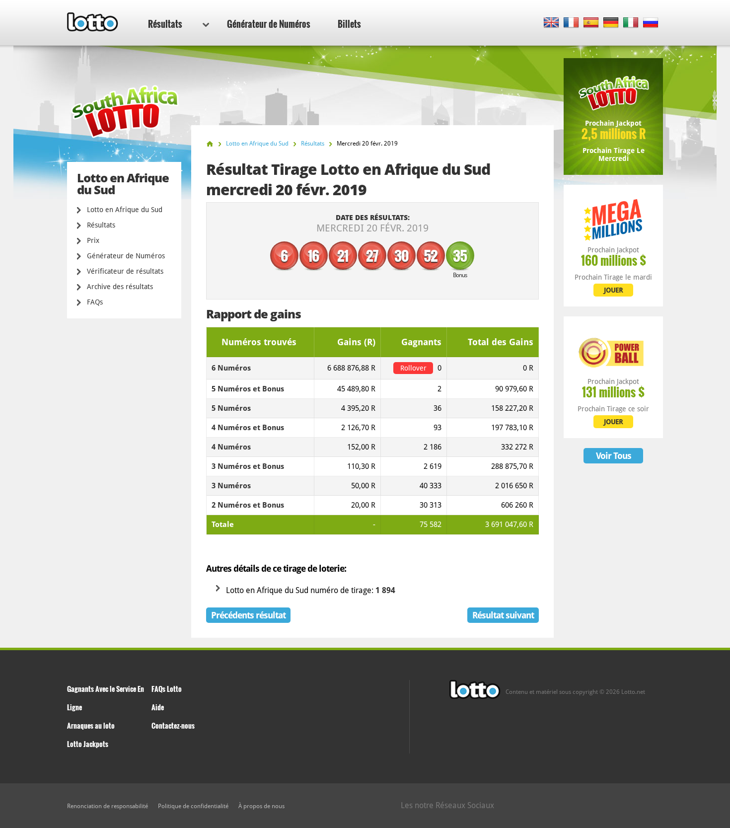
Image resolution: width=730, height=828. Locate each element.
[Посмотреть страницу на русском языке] (650, 23)
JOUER (613, 290)
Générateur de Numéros (268, 23)
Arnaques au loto (91, 725)
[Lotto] (210, 144)
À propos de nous (261, 806)
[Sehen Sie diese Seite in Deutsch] (611, 23)
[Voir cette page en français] (571, 23)
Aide (157, 707)
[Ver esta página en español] (591, 23)
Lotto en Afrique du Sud (124, 210)
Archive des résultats (120, 287)
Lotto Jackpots (87, 744)
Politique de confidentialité (193, 806)
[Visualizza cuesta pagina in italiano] (631, 23)
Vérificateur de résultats (125, 271)
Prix (93, 240)
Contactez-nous (173, 725)
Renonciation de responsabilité (107, 806)
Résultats (165, 23)
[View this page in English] (551, 23)
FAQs (95, 302)
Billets (349, 23)
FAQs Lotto (166, 688)
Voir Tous (613, 456)
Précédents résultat (248, 615)
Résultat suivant (503, 615)
